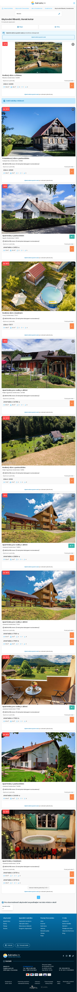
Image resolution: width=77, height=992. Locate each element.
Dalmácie (44, 926)
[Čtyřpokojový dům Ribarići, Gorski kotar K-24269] (38, 57)
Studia (5, 928)
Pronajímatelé (24, 945)
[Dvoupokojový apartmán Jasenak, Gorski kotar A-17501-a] (38, 595)
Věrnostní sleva (23, 923)
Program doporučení (25, 928)
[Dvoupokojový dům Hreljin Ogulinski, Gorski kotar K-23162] (38, 441)
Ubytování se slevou (25, 921)
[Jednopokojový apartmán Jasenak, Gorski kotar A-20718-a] (38, 834)
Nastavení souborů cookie (68, 982)
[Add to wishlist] (73, 44)
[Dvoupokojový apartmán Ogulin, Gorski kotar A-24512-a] (38, 209)
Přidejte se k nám (67, 928)
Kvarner (43, 923)
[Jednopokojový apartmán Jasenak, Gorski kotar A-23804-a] (38, 518)
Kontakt (9, 961)
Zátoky (43, 933)
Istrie (42, 921)
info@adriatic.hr (28, 966)
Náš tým (64, 926)
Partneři (10, 945)
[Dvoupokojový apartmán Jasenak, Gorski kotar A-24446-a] (38, 757)
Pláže (42, 936)
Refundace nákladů (25, 926)
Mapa (21, 27)
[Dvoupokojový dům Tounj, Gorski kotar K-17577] (38, 286)
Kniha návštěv (66, 923)
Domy (5, 923)
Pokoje (5, 926)
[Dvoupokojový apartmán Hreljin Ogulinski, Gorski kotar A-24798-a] (38, 363)
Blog (63, 933)
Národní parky (45, 931)
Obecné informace (68, 931)
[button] (38, 14)
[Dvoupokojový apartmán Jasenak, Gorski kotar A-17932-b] (38, 680)
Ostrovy (43, 928)
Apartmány (6, 921)
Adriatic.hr (65, 921)
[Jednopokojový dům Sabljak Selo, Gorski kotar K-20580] (38, 132)
